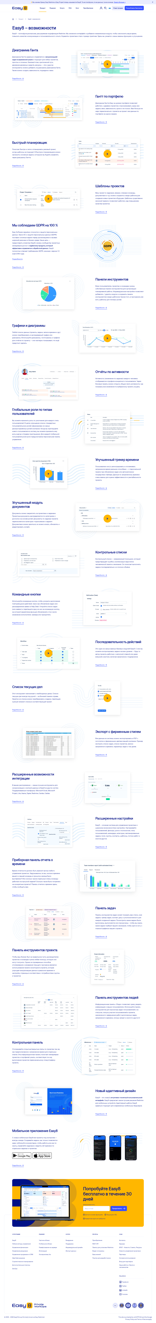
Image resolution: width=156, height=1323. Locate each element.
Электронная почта (89, 1204)
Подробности (16, 78)
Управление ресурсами (20, 1251)
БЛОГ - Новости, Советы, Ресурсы (130, 1247)
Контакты (122, 1240)
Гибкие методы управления (21, 1244)
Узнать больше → (119, 2)
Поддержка (69, 1244)
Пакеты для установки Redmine (102, 1247)
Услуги (62, 8)
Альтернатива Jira (45, 1254)
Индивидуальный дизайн (74, 1247)
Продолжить (117, 1208)
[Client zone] (101, 8)
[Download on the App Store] (42, 1155)
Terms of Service (142, 1319)
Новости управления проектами (130, 1251)
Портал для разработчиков (101, 1258)
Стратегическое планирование (22, 1261)
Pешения (53, 8)
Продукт (42, 8)
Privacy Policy (129, 1319)
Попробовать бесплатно (134, 8)
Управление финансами (20, 1247)
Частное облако (44, 1240)
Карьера (122, 1244)
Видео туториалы (98, 1251)
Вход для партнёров (126, 1261)
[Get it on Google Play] (21, 1155)
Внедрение (69, 1240)
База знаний (96, 1254)
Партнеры (122, 1254)
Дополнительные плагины (21, 1265)
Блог (77, 8)
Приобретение (88, 8)
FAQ (70, 8)
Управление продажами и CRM (22, 1254)
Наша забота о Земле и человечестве (127, 1266)
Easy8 (14, 1240)
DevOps (14, 1268)
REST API (95, 1244)
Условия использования (127, 1258)
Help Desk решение (18, 1258)
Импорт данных (71, 1251)
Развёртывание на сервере (48, 1247)
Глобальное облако (45, 1244)
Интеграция (43, 1251)
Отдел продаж (118, 8)
